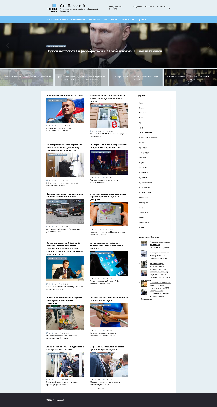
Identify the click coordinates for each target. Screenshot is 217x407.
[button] (209, 45)
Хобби (141, 217)
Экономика (94, 19)
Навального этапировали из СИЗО (64, 95)
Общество (137, 7)
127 (91, 388)
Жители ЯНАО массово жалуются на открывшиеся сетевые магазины (64, 300)
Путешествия (145, 192)
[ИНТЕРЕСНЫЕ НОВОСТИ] (65, 121)
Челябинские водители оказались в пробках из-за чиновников (64, 195)
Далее (101, 388)
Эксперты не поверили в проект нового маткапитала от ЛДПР (160, 285)
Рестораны (144, 202)
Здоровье (149, 7)
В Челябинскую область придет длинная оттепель (158, 266)
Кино (141, 143)
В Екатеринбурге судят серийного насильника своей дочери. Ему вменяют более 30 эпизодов (64, 147)
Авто (141, 103)
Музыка (142, 157)
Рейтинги (143, 197)
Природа (142, 19)
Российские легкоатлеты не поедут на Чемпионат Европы (109, 299)
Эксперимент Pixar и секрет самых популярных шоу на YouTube (108, 146)
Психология (144, 187)
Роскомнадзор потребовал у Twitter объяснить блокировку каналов (106, 246)
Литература (144, 153)
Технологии (144, 212)
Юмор (141, 227)
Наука (141, 162)
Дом (105, 19)
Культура (143, 148)
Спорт (141, 207)
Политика (161, 7)
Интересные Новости (57, 19)
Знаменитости (127, 19)
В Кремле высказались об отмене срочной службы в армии (108, 348)
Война (114, 19)
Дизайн (142, 113)
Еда (140, 123)
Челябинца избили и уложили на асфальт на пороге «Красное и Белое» (107, 98)
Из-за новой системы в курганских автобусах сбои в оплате (65, 348)
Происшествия (78, 19)
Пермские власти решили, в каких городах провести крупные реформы (108, 196)
